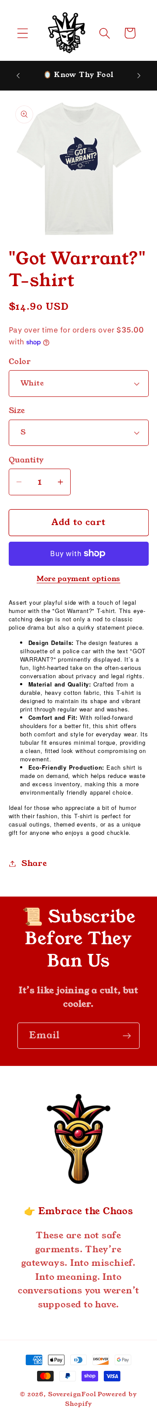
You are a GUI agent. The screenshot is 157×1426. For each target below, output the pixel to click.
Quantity (26, 460)
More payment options (78, 579)
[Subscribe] (126, 1036)
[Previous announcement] (18, 75)
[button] (22, 33)
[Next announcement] (139, 75)
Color (20, 362)
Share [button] (34, 863)
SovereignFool (72, 1394)
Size (17, 411)
